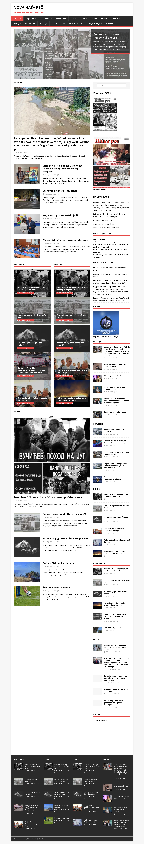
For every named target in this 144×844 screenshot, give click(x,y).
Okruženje (116, 19)
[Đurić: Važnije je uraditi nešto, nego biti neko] (97, 369)
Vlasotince (61, 19)
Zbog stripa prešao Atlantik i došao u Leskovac (115, 388)
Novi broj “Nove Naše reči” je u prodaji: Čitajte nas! (31, 288)
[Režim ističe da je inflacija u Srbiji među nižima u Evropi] (97, 445)
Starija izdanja (93, 24)
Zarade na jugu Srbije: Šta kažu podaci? (31, 343)
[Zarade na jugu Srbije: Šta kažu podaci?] (27, 556)
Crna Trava (99, 563)
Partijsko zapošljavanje (24, 24)
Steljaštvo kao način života (115, 412)
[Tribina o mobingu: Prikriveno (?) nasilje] (97, 694)
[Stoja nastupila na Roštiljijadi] (27, 232)
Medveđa (58, 264)
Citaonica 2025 (75, 24)
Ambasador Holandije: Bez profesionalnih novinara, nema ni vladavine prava (116, 401)
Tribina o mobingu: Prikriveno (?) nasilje (116, 690)
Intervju (43, 24)
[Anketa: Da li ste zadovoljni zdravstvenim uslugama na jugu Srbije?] (97, 650)
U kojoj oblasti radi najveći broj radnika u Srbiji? (116, 453)
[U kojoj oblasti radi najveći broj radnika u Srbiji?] (97, 456)
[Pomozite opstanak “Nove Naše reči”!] (72, 54)
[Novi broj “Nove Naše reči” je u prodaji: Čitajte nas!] (52, 493)
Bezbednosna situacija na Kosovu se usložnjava (114, 478)
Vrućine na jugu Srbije (112, 628)
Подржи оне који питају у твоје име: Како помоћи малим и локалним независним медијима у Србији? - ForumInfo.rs (109, 289)
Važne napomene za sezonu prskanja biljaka (109, 242)
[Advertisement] (111, 738)
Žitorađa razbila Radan (56, 587)
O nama (109, 24)
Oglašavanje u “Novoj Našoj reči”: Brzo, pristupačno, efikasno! (115, 616)
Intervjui (97, 341)
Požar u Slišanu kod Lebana (59, 563)
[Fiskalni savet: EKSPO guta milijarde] (97, 434)
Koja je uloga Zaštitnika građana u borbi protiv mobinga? (113, 703)
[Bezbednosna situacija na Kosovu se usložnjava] (97, 481)
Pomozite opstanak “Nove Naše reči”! (31, 316)
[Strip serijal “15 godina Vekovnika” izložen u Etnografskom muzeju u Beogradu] (27, 183)
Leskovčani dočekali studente (60, 190)
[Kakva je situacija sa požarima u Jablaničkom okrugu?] (97, 556)
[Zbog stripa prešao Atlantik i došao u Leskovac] (97, 392)
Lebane (74, 19)
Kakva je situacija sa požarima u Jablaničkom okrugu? (71, 399)
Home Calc (97, 280)
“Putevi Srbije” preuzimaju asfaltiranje (65, 239)
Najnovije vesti (32, 19)
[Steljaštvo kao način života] (97, 416)
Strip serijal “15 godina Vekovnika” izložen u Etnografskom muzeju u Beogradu (63, 168)
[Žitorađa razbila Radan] (27, 605)
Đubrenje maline (99, 239)
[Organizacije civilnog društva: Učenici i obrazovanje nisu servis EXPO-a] (97, 468)
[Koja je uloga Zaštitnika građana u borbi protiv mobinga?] (97, 705)
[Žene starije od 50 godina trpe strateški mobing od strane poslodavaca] (97, 680)
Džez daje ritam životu (113, 376)
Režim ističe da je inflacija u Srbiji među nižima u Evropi (115, 442)
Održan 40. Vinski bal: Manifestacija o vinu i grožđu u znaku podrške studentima (31, 370)
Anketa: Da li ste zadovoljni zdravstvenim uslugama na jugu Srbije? (115, 647)
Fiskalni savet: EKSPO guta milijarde (114, 430)
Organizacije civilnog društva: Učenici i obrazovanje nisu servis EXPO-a (116, 465)
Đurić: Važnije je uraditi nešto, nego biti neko (116, 365)
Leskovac (48, 19)
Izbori (94, 19)
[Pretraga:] (111, 85)
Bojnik (84, 19)
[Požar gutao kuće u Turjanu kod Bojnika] (97, 544)
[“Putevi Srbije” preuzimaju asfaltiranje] (27, 257)
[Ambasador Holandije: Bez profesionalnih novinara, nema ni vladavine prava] (97, 403)
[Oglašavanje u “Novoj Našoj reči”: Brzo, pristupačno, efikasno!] (97, 619)
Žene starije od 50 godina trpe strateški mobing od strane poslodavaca (116, 678)
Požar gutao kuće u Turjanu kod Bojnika (117, 541)
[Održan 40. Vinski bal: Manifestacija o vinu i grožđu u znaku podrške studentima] (18, 810)
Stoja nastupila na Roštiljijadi (60, 215)
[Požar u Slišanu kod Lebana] (27, 580)
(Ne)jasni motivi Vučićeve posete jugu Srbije (32, 399)
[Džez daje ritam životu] (97, 380)
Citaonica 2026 (58, 24)
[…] (123, 49)
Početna (17, 19)
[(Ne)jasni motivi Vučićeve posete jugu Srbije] (97, 533)
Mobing (104, 19)
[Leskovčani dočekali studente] (27, 208)
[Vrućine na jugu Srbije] (97, 632)
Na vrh (44, 839)
